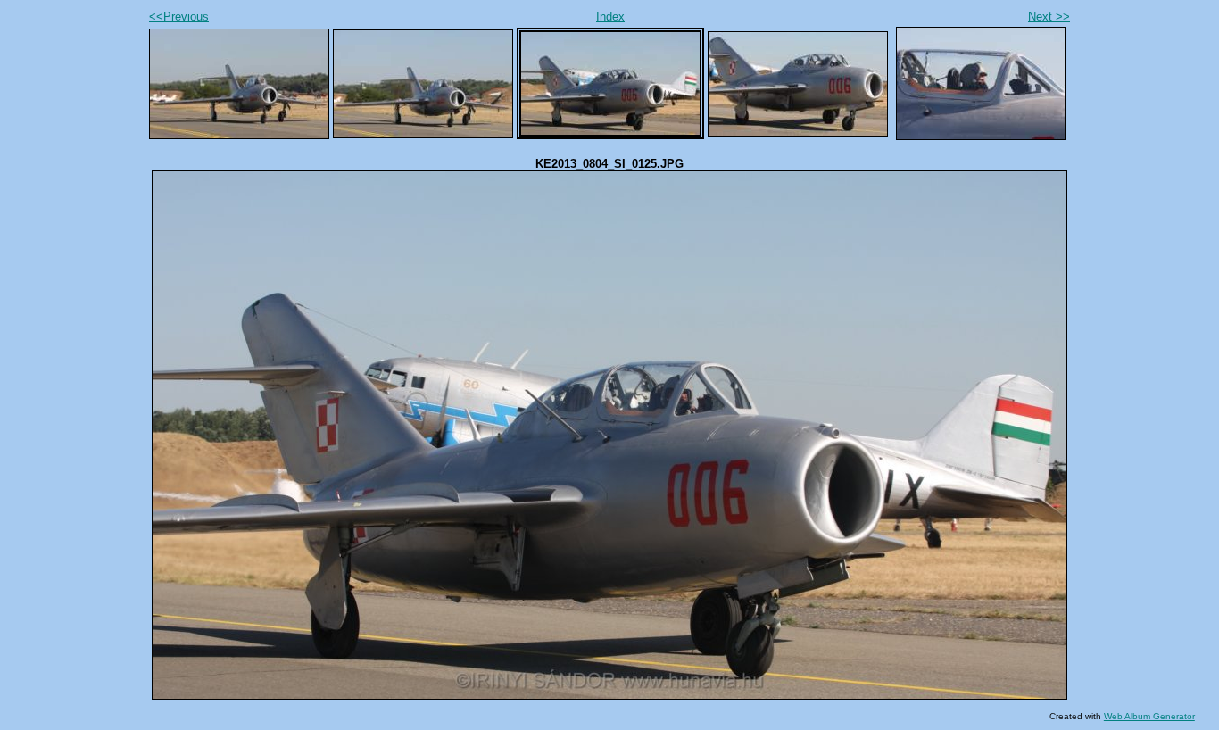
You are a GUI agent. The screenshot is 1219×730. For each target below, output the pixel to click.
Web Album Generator (1149, 716)
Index (610, 16)
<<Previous (179, 16)
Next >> (1049, 16)
